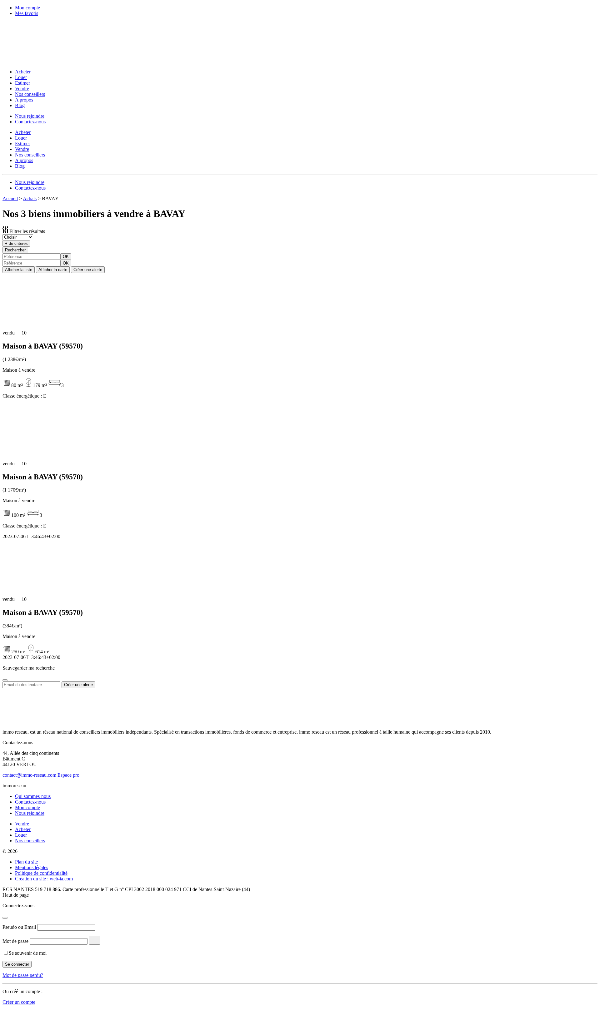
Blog (20, 105)
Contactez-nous (30, 121)
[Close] (5, 680)
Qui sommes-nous (33, 796)
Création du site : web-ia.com (44, 878)
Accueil (10, 198)
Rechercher (15, 250)
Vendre (22, 88)
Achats (30, 198)
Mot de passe (15, 941)
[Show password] (94, 940)
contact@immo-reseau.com (29, 775)
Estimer (22, 83)
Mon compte (27, 7)
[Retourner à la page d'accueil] (43, 61)
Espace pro (68, 775)
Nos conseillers (30, 94)
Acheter (23, 71)
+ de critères (16, 243)
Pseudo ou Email (19, 927)
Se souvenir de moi (28, 953)
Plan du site (26, 861)
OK (66, 256)
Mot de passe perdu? (22, 975)
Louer (21, 77)
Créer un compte (18, 1002)
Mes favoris (26, 13)
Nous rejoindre (29, 116)
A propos (24, 99)
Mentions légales (31, 867)
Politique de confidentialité (41, 873)
